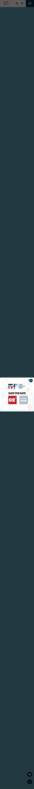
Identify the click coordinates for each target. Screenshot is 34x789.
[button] (31, 380)
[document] (17, 394)
